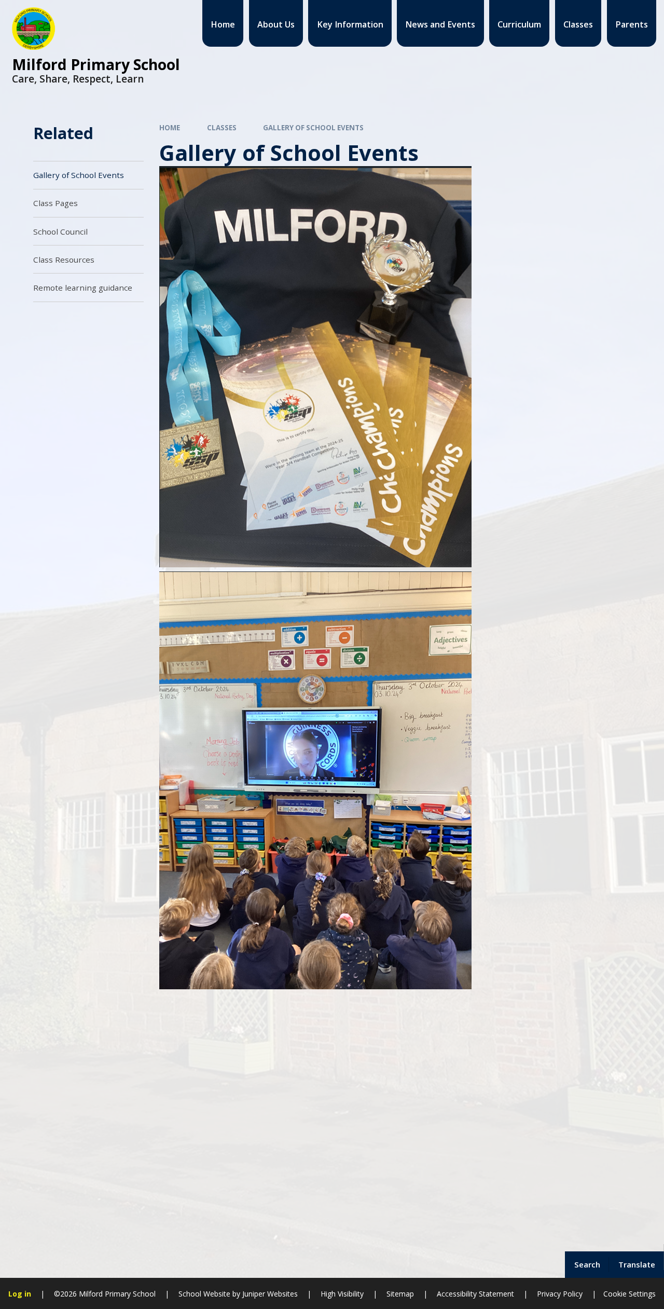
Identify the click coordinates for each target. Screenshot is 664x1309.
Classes (222, 127)
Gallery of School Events (313, 127)
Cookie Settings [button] (629, 1294)
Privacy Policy (560, 1294)
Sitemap (400, 1294)
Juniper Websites (269, 1294)
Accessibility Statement (475, 1294)
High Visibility (342, 1294)
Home (169, 127)
